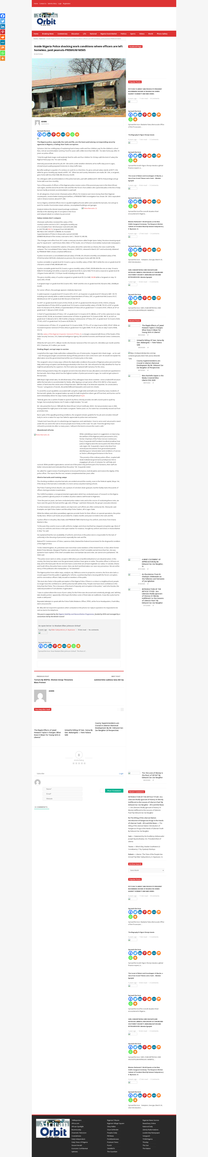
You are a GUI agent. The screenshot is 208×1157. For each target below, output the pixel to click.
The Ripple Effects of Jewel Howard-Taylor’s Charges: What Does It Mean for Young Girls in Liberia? (47, 733)
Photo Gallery (162, 34)
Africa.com (75, 1123)
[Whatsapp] (72, 134)
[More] (77, 134)
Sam (130, 836)
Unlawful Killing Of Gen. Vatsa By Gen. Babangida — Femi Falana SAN (79, 732)
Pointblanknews (113, 1139)
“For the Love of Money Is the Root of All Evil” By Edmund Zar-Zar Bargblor (152, 775)
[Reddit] (58, 134)
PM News (110, 1136)
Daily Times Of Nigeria (80, 1142)
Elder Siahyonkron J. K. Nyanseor (63, 630)
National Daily (148, 1126)
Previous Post (43, 676)
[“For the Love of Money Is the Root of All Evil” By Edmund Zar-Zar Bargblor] (134, 776)
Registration (66, 4)
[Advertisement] (131, 16)
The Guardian (112, 1151)
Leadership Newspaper (151, 1133)
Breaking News (48, 34)
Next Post (115, 676)
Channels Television (79, 1133)
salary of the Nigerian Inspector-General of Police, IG (62, 334)
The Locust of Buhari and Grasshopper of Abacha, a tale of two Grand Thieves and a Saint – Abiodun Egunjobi (145, 178)
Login (60, 4)
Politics (123, 34)
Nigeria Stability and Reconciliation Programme (76, 614)
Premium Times (112, 1142)
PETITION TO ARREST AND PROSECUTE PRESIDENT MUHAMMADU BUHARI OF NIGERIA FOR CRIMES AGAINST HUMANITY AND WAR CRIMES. (145, 91)
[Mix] (68, 134)
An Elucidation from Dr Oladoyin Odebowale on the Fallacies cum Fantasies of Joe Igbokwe (153, 577)
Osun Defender (113, 1130)
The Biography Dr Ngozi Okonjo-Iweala (141, 135)
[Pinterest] (54, 134)
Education (75, 34)
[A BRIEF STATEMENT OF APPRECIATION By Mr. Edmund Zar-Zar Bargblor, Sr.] (134, 563)
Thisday (145, 1142)
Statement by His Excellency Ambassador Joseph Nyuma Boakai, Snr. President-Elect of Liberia (146, 839)
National (93, 34)
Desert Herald (77, 1145)
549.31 (50, 229)
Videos (141, 34)
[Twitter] (44, 134)
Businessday (76, 1130)
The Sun (146, 1145)
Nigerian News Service (151, 1120)
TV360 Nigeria (148, 1139)
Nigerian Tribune (113, 1120)
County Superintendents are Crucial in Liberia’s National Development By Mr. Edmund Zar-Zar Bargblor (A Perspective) (109, 726)
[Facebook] (169, 3)
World (150, 34)
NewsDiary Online (149, 1123)
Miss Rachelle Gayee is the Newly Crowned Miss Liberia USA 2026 (152, 378)
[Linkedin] (49, 134)
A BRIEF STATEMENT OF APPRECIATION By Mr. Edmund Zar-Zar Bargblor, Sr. (152, 562)
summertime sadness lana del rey (109, 680)
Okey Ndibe (111, 1126)
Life (84, 34)
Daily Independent (78, 1139)
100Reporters (76, 1120)
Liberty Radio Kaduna (150, 1130)
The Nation (147, 1148)
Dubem (131, 854)
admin (44, 121)
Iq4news (75, 1151)
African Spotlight (78, 1126)
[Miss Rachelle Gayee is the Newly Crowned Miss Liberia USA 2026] (134, 465)
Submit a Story (52, 4)
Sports (132, 34)
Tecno (130, 846)
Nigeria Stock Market (109, 34)
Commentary (62, 34)
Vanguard (146, 1136)
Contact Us (42, 4)
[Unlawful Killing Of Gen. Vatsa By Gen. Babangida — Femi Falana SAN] (131, 344)
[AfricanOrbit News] (46, 19)
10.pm (82, 396)
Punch (109, 1145)
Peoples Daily (112, 1133)
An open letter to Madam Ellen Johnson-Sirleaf (59, 625)
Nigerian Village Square (115, 1123)
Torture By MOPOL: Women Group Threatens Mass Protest (53, 681)
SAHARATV (111, 1148)
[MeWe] (63, 134)
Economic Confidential (80, 1148)
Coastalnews (76, 1136)
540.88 (93, 277)
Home (36, 4)
